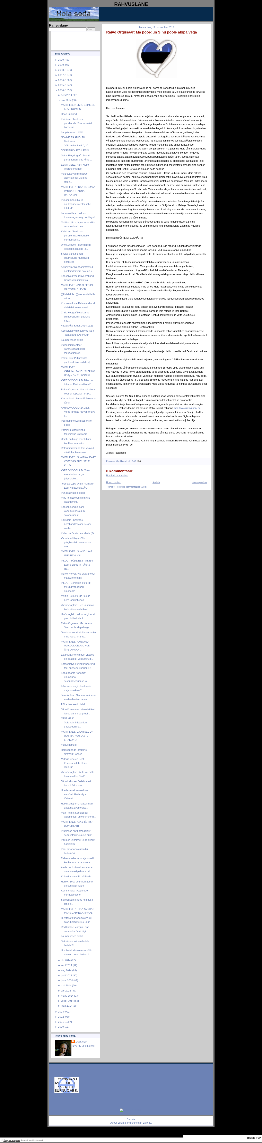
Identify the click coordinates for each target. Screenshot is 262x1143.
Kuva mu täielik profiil (83, 1045)
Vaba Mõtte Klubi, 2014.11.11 (77, 325)
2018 (61, 70)
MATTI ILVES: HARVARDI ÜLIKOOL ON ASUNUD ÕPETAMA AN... (75, 645)
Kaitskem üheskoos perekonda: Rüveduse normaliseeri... (75, 235)
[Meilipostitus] (139, 461)
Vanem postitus (199, 482)
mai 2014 (66, 985)
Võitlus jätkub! (69, 744)
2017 (61, 75)
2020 (61, 59)
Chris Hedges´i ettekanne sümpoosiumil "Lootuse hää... (75, 316)
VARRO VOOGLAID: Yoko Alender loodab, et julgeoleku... (75, 474)
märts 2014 (67, 995)
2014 (61, 90)
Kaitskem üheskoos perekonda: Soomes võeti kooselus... (77, 123)
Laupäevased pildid (72, 132)
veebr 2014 (67, 1000)
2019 (61, 65)
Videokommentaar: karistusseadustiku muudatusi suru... (73, 349)
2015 (61, 85)
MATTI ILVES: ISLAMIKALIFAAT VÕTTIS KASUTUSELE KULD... (78, 461)
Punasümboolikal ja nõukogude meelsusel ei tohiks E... (76, 204)
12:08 (133, 461)
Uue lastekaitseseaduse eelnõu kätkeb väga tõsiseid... (74, 794)
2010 (61, 1026)
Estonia (121, 1123)
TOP (258, 1138)
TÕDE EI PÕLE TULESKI (75, 150)
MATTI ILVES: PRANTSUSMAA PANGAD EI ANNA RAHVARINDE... (78, 191)
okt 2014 (66, 960)
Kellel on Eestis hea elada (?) (77, 533)
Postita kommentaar (117, 475)
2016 (61, 80)
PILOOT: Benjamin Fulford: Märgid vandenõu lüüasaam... (75, 587)
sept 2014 (66, 965)
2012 (61, 1016)
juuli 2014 (66, 975)
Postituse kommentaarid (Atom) (131, 487)
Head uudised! (69, 114)
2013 (61, 1011)
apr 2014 (66, 990)
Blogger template (11, 1140)
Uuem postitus (113, 482)
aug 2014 (66, 970)
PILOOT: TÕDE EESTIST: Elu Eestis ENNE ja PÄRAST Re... (77, 564)
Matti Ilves (81, 1041)
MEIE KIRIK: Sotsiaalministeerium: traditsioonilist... (74, 722)
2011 (61, 1021)
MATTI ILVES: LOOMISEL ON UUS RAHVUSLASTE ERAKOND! (77, 735)
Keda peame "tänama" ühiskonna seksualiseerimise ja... (75, 677)
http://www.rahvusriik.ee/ (187, 408)
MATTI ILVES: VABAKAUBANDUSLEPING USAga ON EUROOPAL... (78, 371)
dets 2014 (66, 95)
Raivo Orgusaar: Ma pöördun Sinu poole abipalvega (151, 32)
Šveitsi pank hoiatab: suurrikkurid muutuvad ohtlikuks (75, 257)
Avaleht (156, 482)
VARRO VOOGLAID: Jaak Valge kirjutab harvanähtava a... (78, 411)
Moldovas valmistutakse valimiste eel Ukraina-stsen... (74, 177)
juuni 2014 (67, 980)
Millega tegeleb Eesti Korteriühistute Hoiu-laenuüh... (74, 763)
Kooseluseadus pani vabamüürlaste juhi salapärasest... (73, 511)
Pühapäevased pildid (73, 492)
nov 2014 (66, 100)
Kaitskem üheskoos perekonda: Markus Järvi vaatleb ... (76, 524)
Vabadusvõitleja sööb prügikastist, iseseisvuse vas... (76, 542)
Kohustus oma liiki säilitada (76, 876)
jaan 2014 (66, 1005)
